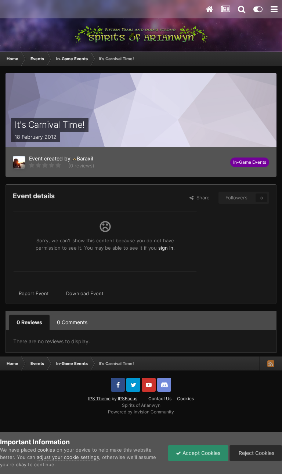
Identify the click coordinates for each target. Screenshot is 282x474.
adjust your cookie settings (68, 457)
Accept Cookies (200, 453)
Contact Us (159, 398)
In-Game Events (249, 162)
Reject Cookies (255, 453)
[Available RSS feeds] (270, 363)
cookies (46, 450)
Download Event (85, 293)
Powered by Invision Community (141, 412)
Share (202, 197)
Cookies (185, 398)
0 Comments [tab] (72, 322)
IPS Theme (99, 398)
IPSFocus (127, 398)
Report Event (34, 293)
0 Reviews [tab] (29, 322)
